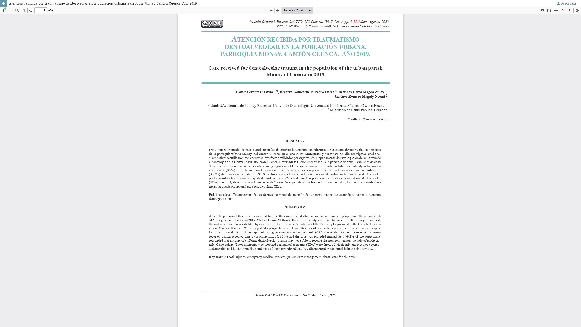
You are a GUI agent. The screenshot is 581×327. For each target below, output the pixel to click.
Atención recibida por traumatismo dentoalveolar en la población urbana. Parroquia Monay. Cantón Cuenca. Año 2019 (103, 3)
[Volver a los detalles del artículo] (3, 3)
